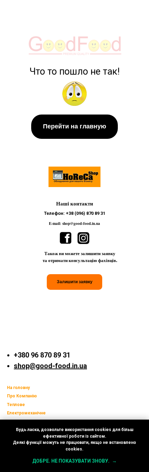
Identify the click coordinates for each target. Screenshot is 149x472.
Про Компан (19, 396)
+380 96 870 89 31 (42, 355)
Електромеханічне (26, 413)
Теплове (16, 404)
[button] (74, 282)
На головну (18, 387)
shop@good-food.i (44, 366)
